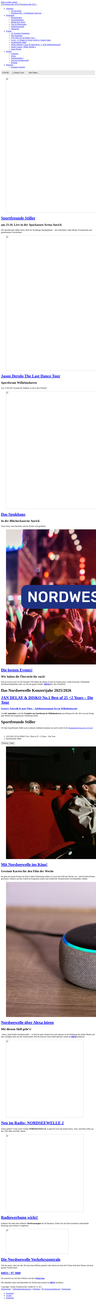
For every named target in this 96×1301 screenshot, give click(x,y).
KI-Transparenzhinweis (51, 1289)
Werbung (36, 1289)
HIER (46, 684)
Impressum (66, 1289)
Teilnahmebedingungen (21, 1289)
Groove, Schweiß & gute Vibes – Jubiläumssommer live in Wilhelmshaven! (39, 708)
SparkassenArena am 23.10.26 (80, 728)
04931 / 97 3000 (11, 1273)
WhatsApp (39, 1278)
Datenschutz (6, 1289)
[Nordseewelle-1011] (18, 4)
